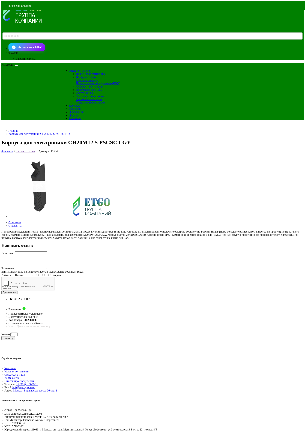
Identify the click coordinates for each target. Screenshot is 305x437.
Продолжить (9, 292)
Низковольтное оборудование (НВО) (98, 83)
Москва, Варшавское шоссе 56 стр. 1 (35, 390)
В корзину (8, 338)
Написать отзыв (25, 151)
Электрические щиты (89, 99)
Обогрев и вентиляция (89, 86)
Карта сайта (11, 377)
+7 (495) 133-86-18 (27, 384)
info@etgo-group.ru (19, 5)
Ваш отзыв (7, 268)
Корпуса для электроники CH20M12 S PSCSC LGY (39, 133)
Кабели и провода (87, 80)
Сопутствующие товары (90, 102)
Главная (13, 130)
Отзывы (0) (15, 225)
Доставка (74, 105)
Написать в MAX (30, 47)
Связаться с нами (14, 374)
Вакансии (75, 108)
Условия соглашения (16, 371)
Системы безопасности (90, 96)
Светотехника (84, 92)
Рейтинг (6, 275)
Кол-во (5, 334)
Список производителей (19, 380)
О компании (76, 111)
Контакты (75, 118)
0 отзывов (7, 151)
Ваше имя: (7, 253)
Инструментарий (86, 77)
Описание (14, 222)
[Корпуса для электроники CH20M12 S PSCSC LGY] (62, 216)
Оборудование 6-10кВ (89, 89)
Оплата (73, 115)
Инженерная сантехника (91, 73)
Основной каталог (80, 70)
